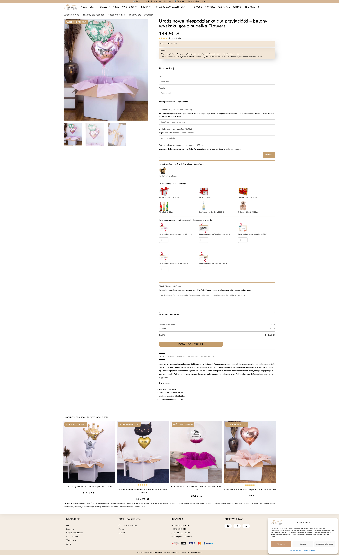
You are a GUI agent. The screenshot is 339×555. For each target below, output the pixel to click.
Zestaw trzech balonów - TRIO (132, 506)
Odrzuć (303, 544)
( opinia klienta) (175, 38)
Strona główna (71, 14)
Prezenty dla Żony (212, 503)
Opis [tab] (162, 356)
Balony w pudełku (102, 503)
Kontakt (122, 533)
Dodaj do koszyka (191, 344)
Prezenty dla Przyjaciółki (140, 14)
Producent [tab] (193, 356)
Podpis (166, 88)
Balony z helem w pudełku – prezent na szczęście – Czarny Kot (143, 491)
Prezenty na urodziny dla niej (105, 506)
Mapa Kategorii (72, 536)
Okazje (128, 503)
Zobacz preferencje (324, 544)
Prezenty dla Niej (116, 14)
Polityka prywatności (74, 533)
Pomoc (121, 529)
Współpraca (71, 540)
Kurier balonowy (118, 503)
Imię (165, 76)
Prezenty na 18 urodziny (231, 503)
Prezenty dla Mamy (159, 503)
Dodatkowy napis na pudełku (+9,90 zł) (175, 129)
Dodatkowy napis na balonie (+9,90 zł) (175, 109)
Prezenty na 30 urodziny (253, 503)
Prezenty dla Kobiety (141, 503)
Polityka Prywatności (295, 550)
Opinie (68, 544)
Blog (67, 525)
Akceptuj (281, 544)
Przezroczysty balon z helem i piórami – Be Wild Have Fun (196, 488)
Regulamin (70, 529)
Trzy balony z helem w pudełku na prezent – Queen (89, 486)
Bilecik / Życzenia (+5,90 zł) (170, 286)
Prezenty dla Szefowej (194, 503)
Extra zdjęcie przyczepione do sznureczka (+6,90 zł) (181, 145)
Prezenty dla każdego (93, 14)
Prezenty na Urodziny (83, 506)
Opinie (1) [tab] (171, 356)
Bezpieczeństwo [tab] (208, 356)
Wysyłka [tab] (181, 356)
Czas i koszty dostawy (128, 525)
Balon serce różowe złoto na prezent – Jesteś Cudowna (250, 489)
